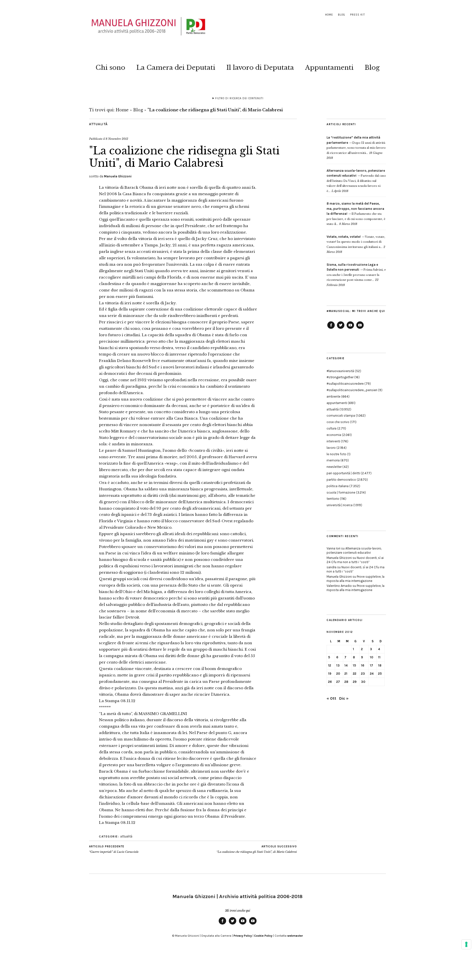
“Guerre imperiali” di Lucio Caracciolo (114, 849)
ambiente (333, 396)
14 (346, 665)
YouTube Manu (350, 328)
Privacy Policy (243, 935)
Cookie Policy (263, 935)
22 (354, 673)
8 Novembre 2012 (117, 139)
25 (380, 673)
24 (372, 673)
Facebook (331, 328)
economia (334, 435)
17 (371, 665)
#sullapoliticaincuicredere (345, 383)
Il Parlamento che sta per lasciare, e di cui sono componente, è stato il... (356, 214)
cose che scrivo (338, 422)
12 (329, 665)
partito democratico (341, 479)
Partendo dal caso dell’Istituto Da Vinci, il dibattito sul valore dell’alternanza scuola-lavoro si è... (356, 181)
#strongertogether (340, 377)
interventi (333, 441)
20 (338, 673)
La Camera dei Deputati (175, 67)
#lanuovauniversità (340, 371)
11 (379, 657)
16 (362, 665)
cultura (331, 428)
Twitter (340, 328)
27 (338, 682)
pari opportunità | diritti (343, 473)
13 (338, 665)
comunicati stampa (341, 415)
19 (329, 673)
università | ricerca (340, 505)
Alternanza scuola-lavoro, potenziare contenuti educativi (354, 550)
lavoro (331, 448)
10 (371, 657)
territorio (333, 498)
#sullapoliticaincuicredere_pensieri (352, 390)
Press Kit (357, 14)
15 (354, 665)
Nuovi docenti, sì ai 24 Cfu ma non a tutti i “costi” (355, 560)
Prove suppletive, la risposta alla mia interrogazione (355, 579)
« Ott (331, 698)
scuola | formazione (341, 492)
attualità (98, 124)
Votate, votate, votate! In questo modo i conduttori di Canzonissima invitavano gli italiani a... (356, 242)
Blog (341, 14)
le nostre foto (336, 454)
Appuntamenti (329, 67)
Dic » (344, 698)
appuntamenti (337, 403)
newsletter (334, 467)
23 (363, 673)
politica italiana (338, 486)
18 (379, 665)
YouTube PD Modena (360, 328)
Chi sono (110, 67)
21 (345, 673)
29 (354, 682)
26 (330, 682)
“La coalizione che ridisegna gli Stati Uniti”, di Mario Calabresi (256, 849)
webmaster (295, 935)
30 (363, 682)
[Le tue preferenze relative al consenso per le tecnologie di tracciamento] (466, 944)
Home (329, 14)
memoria (333, 460)
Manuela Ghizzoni (118, 176)
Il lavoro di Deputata (260, 67)
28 (346, 682)
